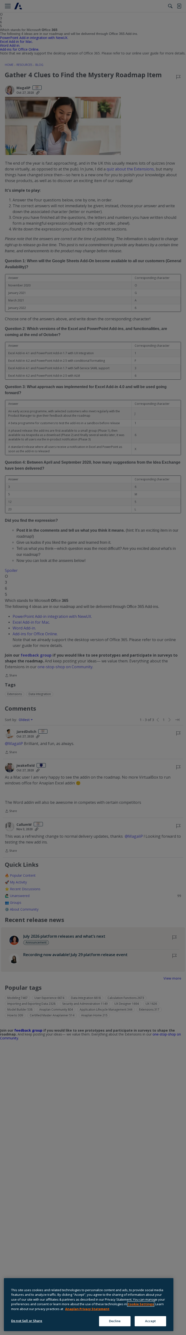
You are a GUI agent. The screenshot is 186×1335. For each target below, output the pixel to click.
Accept (150, 1321)
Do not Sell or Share (26, 1321)
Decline (115, 1321)
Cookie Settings (141, 1304)
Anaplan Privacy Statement (87, 1309)
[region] (88, 1304)
